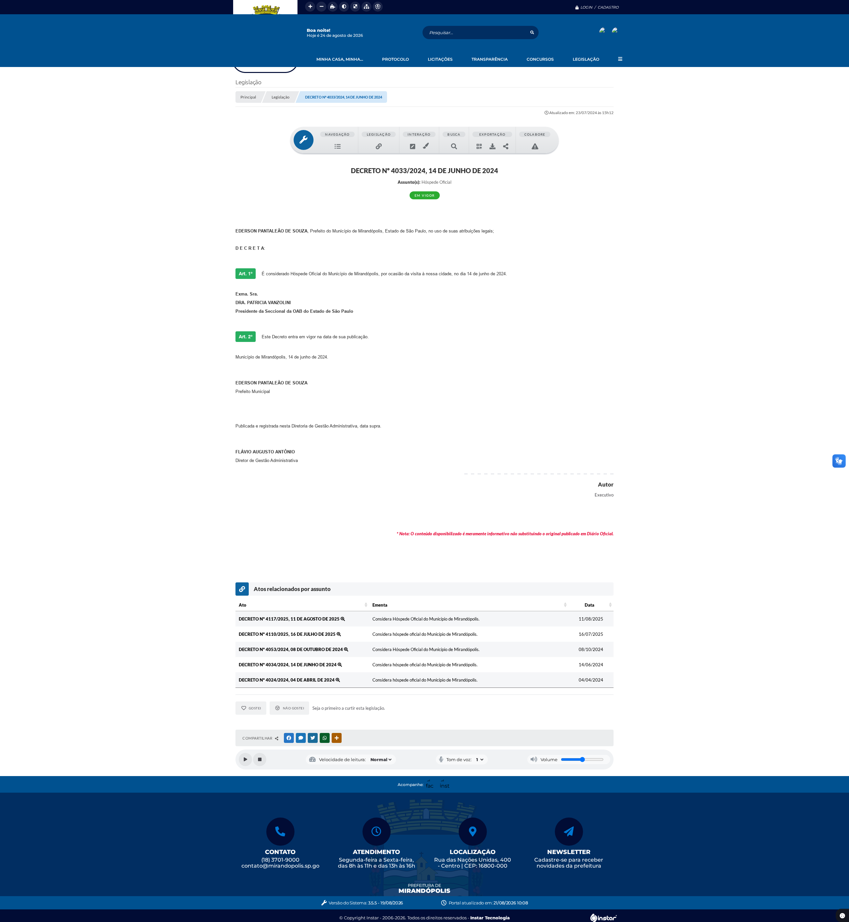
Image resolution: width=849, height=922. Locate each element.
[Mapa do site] (366, 7)
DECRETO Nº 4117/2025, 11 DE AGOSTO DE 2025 (290, 619)
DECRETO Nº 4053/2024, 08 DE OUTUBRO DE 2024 (291, 649)
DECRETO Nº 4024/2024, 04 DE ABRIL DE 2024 (287, 680)
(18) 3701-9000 (280, 860)
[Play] (245, 759)
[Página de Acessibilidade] (378, 7)
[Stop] (259, 759)
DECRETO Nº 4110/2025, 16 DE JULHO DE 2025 (288, 634)
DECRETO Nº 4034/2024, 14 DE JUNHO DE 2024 (288, 664)
